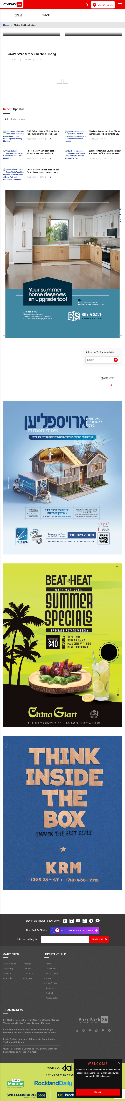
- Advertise (49, 988)
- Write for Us (50, 983)
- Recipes (27, 978)
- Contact (48, 993)
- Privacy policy (51, 998)
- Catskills (7, 978)
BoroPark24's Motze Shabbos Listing (31, 54)
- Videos (27, 968)
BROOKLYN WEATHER (51, 15)
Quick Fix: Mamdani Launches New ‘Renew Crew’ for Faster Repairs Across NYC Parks (105, 153)
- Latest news (9, 963)
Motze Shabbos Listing (24, 25)
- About (47, 978)
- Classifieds (50, 968)
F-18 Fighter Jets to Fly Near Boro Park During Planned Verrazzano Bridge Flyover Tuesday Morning (43, 134)
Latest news (18, 119)
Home (6, 25)
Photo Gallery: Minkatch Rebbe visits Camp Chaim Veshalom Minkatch (41, 153)
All (6, 119)
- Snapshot (28, 973)
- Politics (7, 973)
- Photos (27, 963)
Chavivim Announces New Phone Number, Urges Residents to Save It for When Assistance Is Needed (104, 134)
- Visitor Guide (51, 973)
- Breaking (8, 968)
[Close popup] (118, 1062)
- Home (47, 963)
